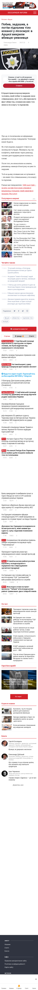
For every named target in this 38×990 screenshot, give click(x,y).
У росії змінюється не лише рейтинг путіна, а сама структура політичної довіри (23, 630)
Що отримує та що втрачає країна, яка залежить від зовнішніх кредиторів (21, 764)
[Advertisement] (19, 121)
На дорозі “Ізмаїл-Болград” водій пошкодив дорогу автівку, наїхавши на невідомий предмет (21, 279)
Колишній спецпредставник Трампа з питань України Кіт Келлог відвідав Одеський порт (17, 429)
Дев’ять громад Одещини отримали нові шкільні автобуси (18, 356)
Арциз (7, 318)
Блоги (7, 951)
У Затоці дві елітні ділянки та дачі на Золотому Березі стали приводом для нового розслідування (22, 287)
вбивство (16, 318)
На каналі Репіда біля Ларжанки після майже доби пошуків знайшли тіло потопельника (18, 452)
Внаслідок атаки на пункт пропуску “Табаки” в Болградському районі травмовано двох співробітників (19, 589)
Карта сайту (9, 967)
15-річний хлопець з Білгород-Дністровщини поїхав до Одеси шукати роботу (20, 270)
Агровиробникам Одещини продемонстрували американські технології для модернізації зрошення (17, 406)
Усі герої (18, 697)
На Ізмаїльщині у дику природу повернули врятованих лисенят (19, 365)
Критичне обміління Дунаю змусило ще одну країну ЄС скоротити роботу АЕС (18, 506)
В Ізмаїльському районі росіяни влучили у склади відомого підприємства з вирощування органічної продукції (18, 564)
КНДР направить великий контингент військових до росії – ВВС (23, 648)
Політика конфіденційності (15, 964)
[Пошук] (31, 12)
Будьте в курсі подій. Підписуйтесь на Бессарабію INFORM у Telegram (18, 375)
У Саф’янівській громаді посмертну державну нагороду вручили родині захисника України (19, 394)
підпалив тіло (27, 318)
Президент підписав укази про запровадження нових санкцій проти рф (18, 553)
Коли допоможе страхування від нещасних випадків (24, 726)
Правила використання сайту (16, 961)
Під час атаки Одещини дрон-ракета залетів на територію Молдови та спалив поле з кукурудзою (24, 657)
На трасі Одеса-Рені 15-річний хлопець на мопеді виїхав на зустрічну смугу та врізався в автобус (18, 441)
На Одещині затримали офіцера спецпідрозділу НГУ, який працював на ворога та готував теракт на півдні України (19, 516)
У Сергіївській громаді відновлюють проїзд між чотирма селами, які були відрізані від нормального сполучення (18, 344)
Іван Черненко (14, 771)
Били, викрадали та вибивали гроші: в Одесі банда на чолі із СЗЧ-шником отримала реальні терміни (17, 495)
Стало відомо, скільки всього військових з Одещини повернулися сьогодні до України (24, 639)
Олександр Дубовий (16, 754)
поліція (5, 321)
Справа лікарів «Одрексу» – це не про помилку (22, 779)
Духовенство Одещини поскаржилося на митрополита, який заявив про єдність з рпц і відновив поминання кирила (18, 529)
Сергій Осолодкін (15, 741)
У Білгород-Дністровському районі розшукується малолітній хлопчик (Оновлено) (16, 383)
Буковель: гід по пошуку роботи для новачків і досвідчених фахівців (22, 711)
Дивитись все (18, 785)
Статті (7, 948)
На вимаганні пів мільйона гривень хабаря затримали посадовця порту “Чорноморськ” (18, 542)
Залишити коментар (20, 329)
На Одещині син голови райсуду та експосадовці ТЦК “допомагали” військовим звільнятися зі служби (16, 577)
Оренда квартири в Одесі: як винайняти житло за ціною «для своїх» (24, 719)
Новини (7, 944)
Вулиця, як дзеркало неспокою (20, 749)
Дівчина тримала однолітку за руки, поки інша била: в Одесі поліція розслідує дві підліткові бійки (21, 301)
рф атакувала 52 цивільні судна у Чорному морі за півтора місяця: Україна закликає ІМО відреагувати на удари (18, 417)
